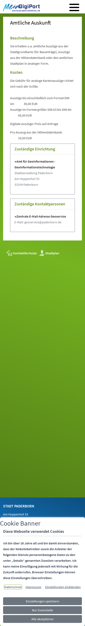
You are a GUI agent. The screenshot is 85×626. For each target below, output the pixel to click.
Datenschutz (13, 587)
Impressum (33, 587)
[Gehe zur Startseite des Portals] (20, 8)
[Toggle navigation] (74, 7)
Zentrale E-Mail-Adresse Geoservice (41, 216)
